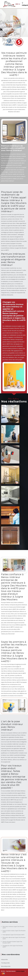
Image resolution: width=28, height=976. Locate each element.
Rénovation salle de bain (11, 500)
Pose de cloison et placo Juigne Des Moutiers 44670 (14, 931)
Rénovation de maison (13, 420)
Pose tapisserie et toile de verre (13, 480)
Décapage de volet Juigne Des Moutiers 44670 (13, 946)
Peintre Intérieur (10, 440)
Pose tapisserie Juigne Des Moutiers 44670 (13, 934)
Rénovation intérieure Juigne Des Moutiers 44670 (13, 927)
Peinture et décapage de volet (12, 540)
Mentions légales (20, 971)
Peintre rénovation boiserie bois (11, 520)
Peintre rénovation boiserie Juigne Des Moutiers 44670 (12, 942)
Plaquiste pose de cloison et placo (11, 459)
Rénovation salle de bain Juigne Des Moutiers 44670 (14, 938)
